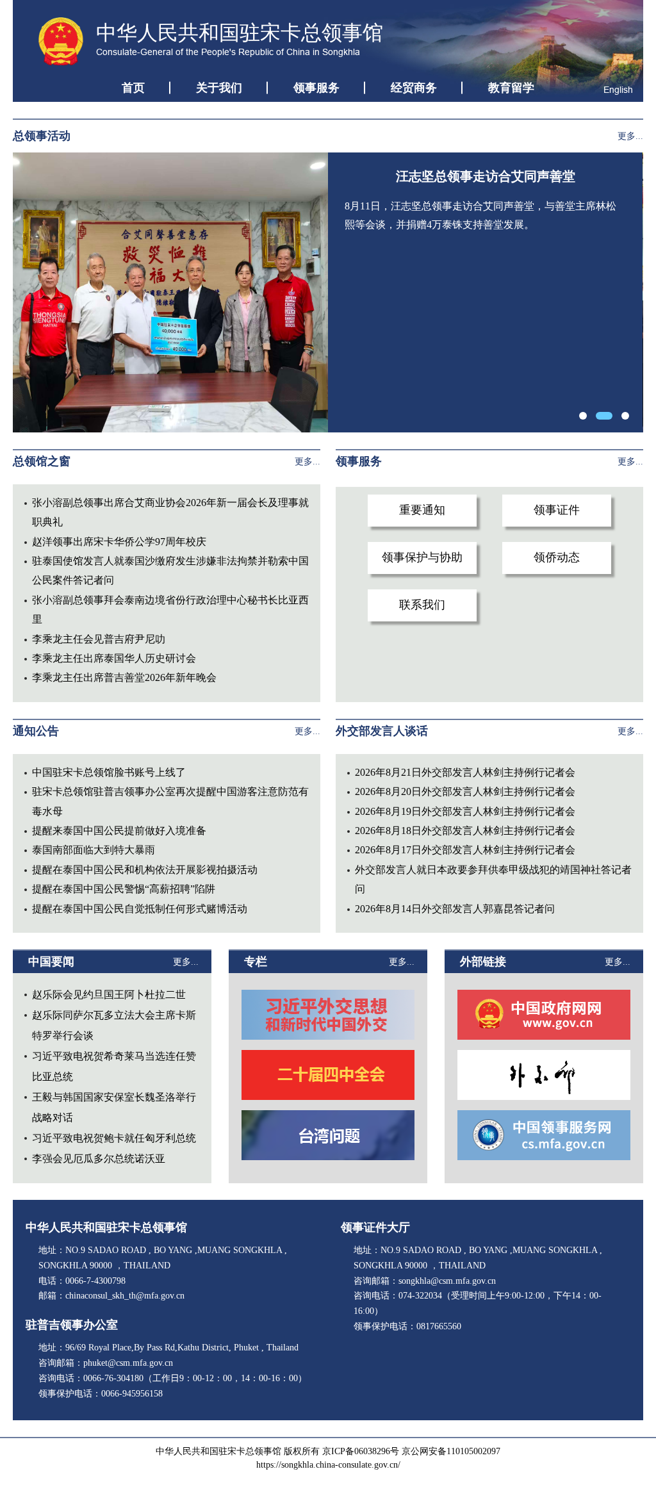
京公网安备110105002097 (451, 1451)
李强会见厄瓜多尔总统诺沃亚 (98, 1158)
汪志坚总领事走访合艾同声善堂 (485, 176)
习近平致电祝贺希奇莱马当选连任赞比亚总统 (114, 1066)
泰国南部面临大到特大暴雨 (93, 849)
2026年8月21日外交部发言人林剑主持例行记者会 (465, 772)
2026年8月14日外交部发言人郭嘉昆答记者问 (455, 908)
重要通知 (422, 510)
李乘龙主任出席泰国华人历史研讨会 (114, 658)
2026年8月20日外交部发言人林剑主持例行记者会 (465, 791)
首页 (133, 87)
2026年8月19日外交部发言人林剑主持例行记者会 (465, 811)
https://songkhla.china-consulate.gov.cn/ (328, 1465)
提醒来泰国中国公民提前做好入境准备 (119, 830)
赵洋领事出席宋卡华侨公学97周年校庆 (119, 541)
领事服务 (316, 87)
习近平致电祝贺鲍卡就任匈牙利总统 (114, 1138)
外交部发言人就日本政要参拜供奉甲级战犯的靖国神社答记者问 (493, 879)
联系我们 (422, 604)
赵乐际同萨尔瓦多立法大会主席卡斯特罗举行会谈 (114, 1025)
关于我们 (219, 87)
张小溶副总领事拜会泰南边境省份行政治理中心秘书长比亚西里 (170, 609)
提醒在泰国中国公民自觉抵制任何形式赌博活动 (139, 908)
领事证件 (557, 510)
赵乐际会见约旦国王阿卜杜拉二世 (109, 994)
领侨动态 (557, 557)
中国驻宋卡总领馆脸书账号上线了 (109, 772)
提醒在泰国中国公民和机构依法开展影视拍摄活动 (145, 869)
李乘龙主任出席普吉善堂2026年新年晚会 (124, 677)
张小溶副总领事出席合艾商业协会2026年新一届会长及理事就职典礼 (170, 512)
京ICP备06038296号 (360, 1451)
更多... (630, 136)
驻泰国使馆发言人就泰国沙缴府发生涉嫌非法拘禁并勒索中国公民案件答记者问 (170, 570)
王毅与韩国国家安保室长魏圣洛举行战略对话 (114, 1107)
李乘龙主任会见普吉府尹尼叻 (98, 639)
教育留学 (511, 87)
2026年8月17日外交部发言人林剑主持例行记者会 (465, 849)
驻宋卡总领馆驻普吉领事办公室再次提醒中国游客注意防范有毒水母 (170, 801)
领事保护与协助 (422, 557)
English (618, 90)
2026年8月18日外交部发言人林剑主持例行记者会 (465, 830)
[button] (583, 416)
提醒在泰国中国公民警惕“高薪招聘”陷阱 (123, 888)
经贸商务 (414, 87)
